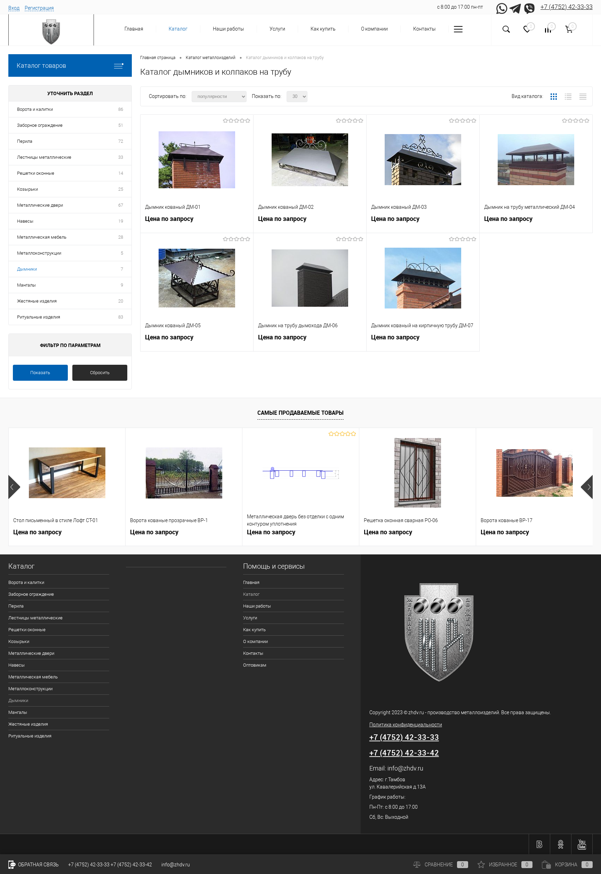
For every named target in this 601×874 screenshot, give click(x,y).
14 (120, 173)
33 (120, 157)
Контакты (424, 29)
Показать (40, 372)
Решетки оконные (35, 173)
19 (120, 221)
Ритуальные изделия (38, 317)
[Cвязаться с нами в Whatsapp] (501, 7)
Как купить (323, 29)
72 (120, 141)
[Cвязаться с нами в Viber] (529, 7)
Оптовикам (254, 665)
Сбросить (100, 372)
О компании (374, 29)
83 (120, 317)
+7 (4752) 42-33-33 (566, 6)
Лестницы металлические (44, 157)
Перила (24, 141)
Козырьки (27, 189)
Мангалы (26, 285)
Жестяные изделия (37, 301)
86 (120, 109)
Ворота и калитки (35, 109)
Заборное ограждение (40, 125)
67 (120, 205)
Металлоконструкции (39, 253)
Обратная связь (38, 864)
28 (120, 237)
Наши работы (228, 29)
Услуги (277, 29)
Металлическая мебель (41, 237)
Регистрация (39, 8)
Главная (134, 29)
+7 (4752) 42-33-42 (404, 752)
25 (120, 189)
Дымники (27, 269)
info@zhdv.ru (405, 768)
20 (120, 301)
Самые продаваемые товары (300, 413)
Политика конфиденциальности (405, 724)
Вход (13, 8)
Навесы (25, 221)
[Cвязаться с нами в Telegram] (515, 7)
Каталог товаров (41, 65)
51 (120, 125)
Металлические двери (40, 205)
